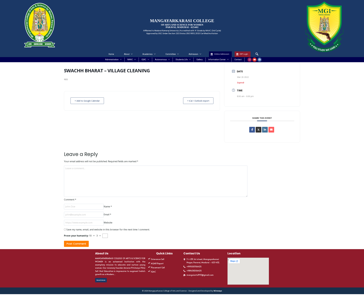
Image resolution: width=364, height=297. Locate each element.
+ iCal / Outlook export (198, 100)
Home (111, 54)
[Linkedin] (265, 130)
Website (108, 222)
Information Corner (217, 59)
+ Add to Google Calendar (87, 100)
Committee (171, 54)
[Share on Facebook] (252, 130)
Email (107, 214)
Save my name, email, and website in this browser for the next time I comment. (108, 229)
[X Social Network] (258, 130)
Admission (193, 54)
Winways (218, 290)
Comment (70, 199)
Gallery (200, 59)
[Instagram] (249, 60)
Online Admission (221, 54)
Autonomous (161, 59)
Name (108, 206)
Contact (238, 59)
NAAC (130, 59)
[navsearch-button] (257, 54)
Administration (112, 59)
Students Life (182, 59)
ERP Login (244, 54)
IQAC (144, 59)
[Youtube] (254, 60)
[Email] (271, 130)
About (127, 54)
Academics (147, 54)
